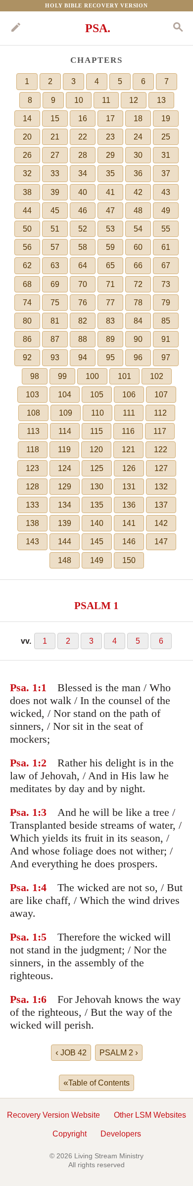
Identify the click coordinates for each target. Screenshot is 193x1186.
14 (27, 118)
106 (129, 394)
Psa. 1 (24, 687)
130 (96, 486)
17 (110, 118)
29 (110, 155)
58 (82, 247)
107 (161, 394)
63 (54, 265)
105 (96, 394)
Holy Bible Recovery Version (96, 5)
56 (27, 247)
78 (138, 302)
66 (138, 265)
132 (161, 486)
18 (138, 118)
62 (27, 265)
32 (27, 173)
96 (138, 357)
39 (54, 192)
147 (161, 541)
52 (82, 229)
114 (64, 431)
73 (165, 284)
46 (82, 210)
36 (138, 173)
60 (138, 247)
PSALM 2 (118, 1052)
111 (129, 413)
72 (138, 284)
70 (82, 284)
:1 (42, 687)
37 (165, 173)
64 (82, 265)
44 (27, 210)
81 (54, 321)
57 (54, 247)
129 (64, 486)
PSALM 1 (96, 605)
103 (32, 394)
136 (129, 505)
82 (82, 321)
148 (64, 560)
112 (160, 413)
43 (165, 192)
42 (138, 192)
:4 (42, 887)
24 (138, 137)
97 (165, 357)
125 (96, 468)
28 (82, 155)
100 (92, 376)
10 (78, 100)
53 (110, 229)
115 (96, 431)
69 (54, 284)
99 (62, 376)
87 (54, 339)
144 (64, 541)
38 (27, 192)
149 (96, 560)
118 (32, 449)
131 (129, 486)
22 (82, 137)
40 (82, 192)
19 (165, 118)
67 (165, 265)
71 (110, 284)
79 (165, 302)
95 (110, 357)
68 (27, 284)
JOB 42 (71, 1052)
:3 (42, 812)
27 (54, 155)
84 (138, 321)
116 (128, 431)
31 (165, 155)
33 (54, 173)
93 (54, 357)
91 (165, 339)
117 (159, 431)
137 (161, 505)
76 (82, 302)
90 (138, 339)
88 (82, 339)
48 (138, 210)
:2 (42, 763)
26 (27, 155)
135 (96, 505)
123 (32, 468)
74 (27, 302)
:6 (42, 999)
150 (129, 560)
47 (110, 210)
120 (96, 449)
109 (65, 413)
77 (110, 302)
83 (110, 321)
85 (165, 321)
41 (110, 192)
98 (34, 376)
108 (33, 413)
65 (110, 265)
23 (110, 137)
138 (32, 523)
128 (32, 486)
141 (129, 523)
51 (54, 229)
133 (32, 505)
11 (106, 100)
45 (54, 210)
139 (64, 523)
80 (27, 321)
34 (82, 173)
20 (27, 137)
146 (129, 541)
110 (97, 413)
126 (129, 468)
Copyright (69, 1134)
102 (156, 376)
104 (64, 394)
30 (138, 155)
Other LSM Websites (150, 1115)
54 (138, 229)
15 (54, 118)
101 (124, 376)
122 (160, 449)
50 (27, 229)
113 (33, 431)
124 (64, 468)
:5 (42, 937)
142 (161, 523)
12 (133, 100)
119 (64, 449)
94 (82, 357)
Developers (120, 1134)
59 (110, 247)
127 (161, 468)
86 (27, 339)
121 (128, 449)
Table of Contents (96, 1083)
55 (165, 229)
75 (54, 302)
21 (54, 137)
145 (96, 541)
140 (96, 523)
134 (64, 505)
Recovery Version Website (53, 1115)
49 (165, 210)
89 (110, 339)
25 (165, 137)
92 (27, 357)
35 (110, 173)
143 (32, 541)
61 (165, 247)
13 (161, 100)
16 (82, 118)
